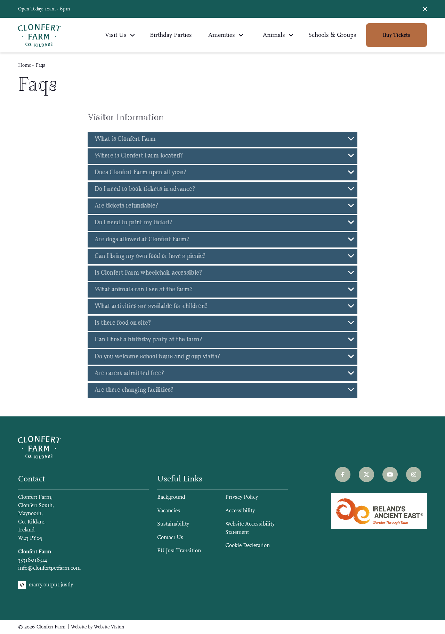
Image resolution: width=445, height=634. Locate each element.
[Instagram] (413, 474)
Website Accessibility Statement (250, 528)
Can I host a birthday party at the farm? (148, 339)
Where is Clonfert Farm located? (139, 156)
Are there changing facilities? (134, 390)
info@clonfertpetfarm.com (49, 568)
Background (171, 497)
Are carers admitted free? (129, 373)
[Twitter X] (366, 474)
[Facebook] (342, 474)
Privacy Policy (241, 497)
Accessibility (240, 510)
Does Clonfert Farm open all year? (140, 172)
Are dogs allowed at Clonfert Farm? (142, 239)
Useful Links (179, 478)
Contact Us (170, 537)
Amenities (221, 35)
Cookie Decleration (247, 545)
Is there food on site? (123, 323)
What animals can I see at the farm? (144, 289)
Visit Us (116, 35)
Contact (31, 478)
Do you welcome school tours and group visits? (157, 356)
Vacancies (168, 510)
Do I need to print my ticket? (133, 222)
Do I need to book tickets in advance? (145, 189)
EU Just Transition (179, 550)
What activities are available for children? (151, 306)
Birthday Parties (171, 35)
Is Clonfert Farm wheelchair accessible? (148, 273)
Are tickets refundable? (126, 206)
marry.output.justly (50, 585)
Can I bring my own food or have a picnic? (150, 256)
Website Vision (109, 627)
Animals (274, 35)
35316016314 (32, 560)
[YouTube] (390, 474)
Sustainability (173, 524)
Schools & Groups (332, 35)
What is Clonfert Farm (125, 139)
